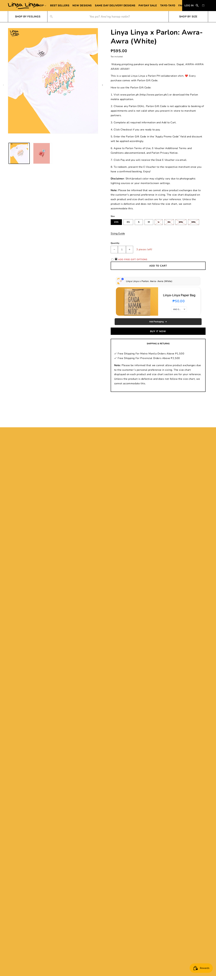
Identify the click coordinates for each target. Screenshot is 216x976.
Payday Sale (148, 5)
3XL (195, 222)
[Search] (197, 5)
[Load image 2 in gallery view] (41, 153)
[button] (42, 5)
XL (171, 222)
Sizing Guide (118, 233)
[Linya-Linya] (24, 5)
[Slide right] (102, 85)
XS (128, 222)
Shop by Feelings (27, 16)
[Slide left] (3, 85)
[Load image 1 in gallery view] (19, 153)
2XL (182, 222)
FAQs (181, 5)
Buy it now (158, 331)
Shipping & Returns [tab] (158, 343)
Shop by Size (188, 16)
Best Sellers (59, 5)
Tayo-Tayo (167, 5)
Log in (189, 5)
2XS (116, 222)
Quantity (115, 243)
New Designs (82, 5)
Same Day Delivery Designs (115, 5)
